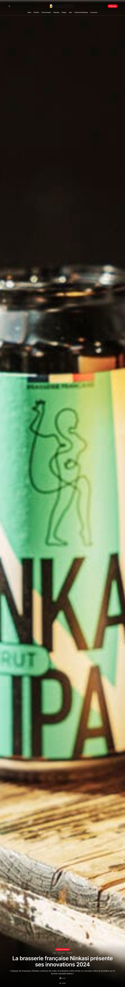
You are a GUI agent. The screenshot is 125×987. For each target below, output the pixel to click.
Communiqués (46, 12)
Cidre (54, 952)
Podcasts (56, 12)
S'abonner (112, 6)
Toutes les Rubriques (81, 12)
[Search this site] (9, 6)
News (29, 12)
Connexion (93, 12)
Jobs (70, 12)
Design (64, 12)
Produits (36, 12)
